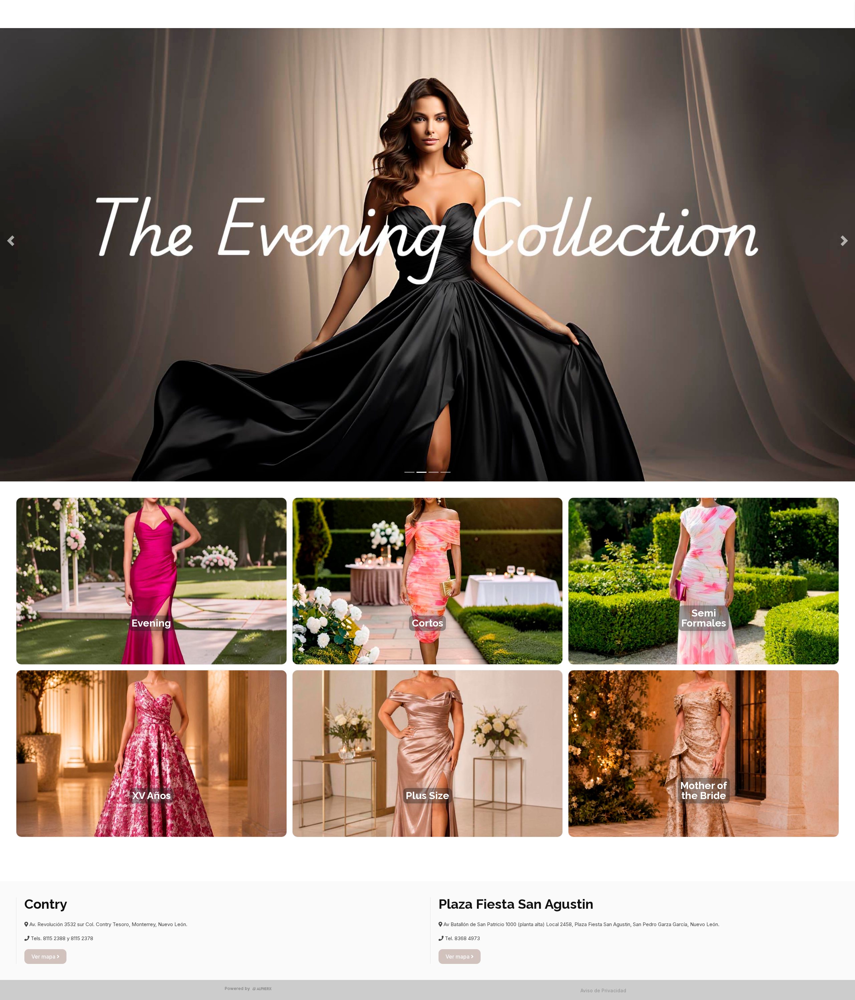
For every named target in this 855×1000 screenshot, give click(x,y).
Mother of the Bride (584, 14)
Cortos (428, 14)
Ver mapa (44, 956)
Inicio (368, 14)
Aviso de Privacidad (603, 990)
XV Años (502, 14)
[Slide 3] (434, 472)
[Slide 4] (446, 472)
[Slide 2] (421, 472)
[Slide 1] (409, 472)
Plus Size (536, 14)
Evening (397, 14)
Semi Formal (464, 14)
